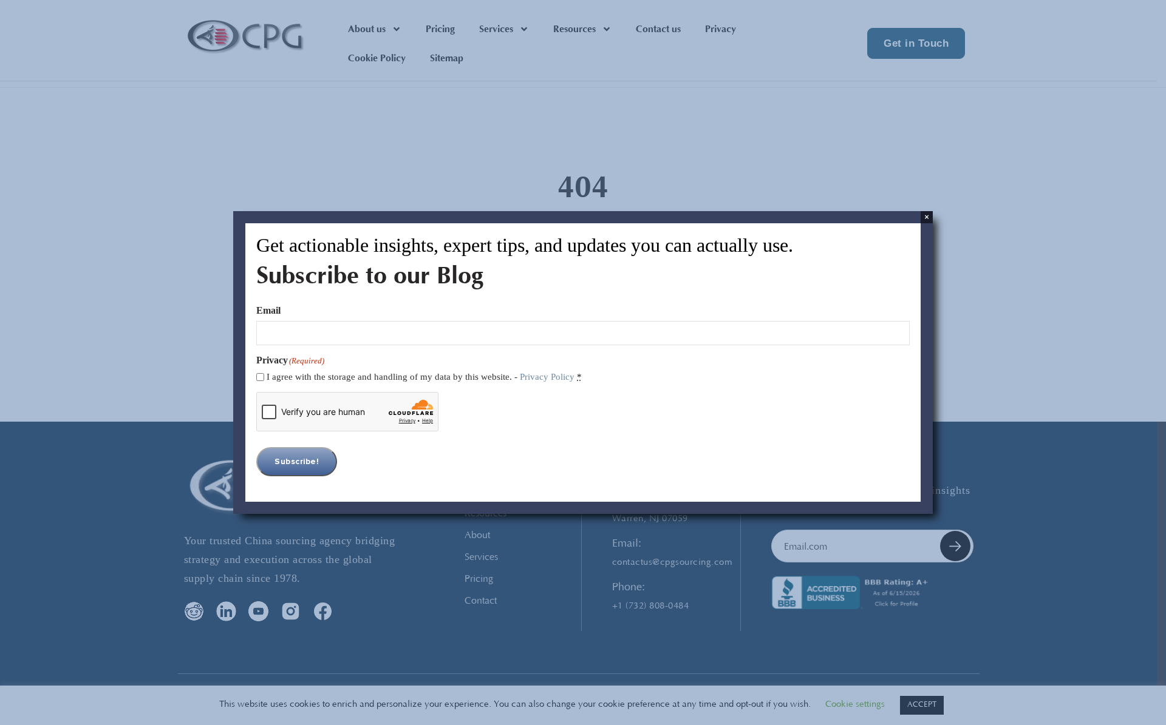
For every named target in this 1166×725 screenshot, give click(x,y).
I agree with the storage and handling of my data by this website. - (424, 377)
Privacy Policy (547, 377)
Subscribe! (296, 462)
